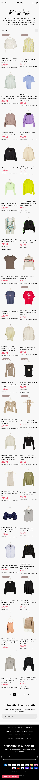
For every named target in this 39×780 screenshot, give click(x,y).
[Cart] (37, 3)
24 (24, 694)
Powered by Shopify (24, 772)
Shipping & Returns (27, 731)
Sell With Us (18, 727)
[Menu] (2, 3)
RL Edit (29, 738)
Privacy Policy (26, 734)
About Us (10, 727)
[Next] (28, 695)
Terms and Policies (19, 775)
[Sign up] (35, 716)
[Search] (6, 3)
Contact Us (28, 727)
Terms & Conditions (14, 734)
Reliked (16, 772)
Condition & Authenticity (13, 731)
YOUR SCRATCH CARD (10, 776)
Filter (5, 30)
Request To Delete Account (16, 738)
